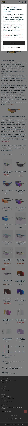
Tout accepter (14, 43)
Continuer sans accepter (14, 47)
